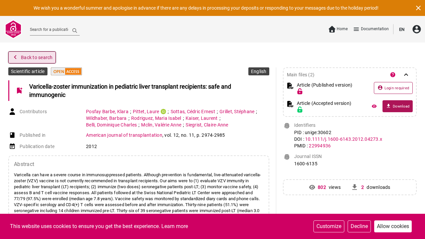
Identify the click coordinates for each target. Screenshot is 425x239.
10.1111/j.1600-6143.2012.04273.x (343, 139)
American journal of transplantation (124, 135)
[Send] (75, 30)
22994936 (320, 145)
